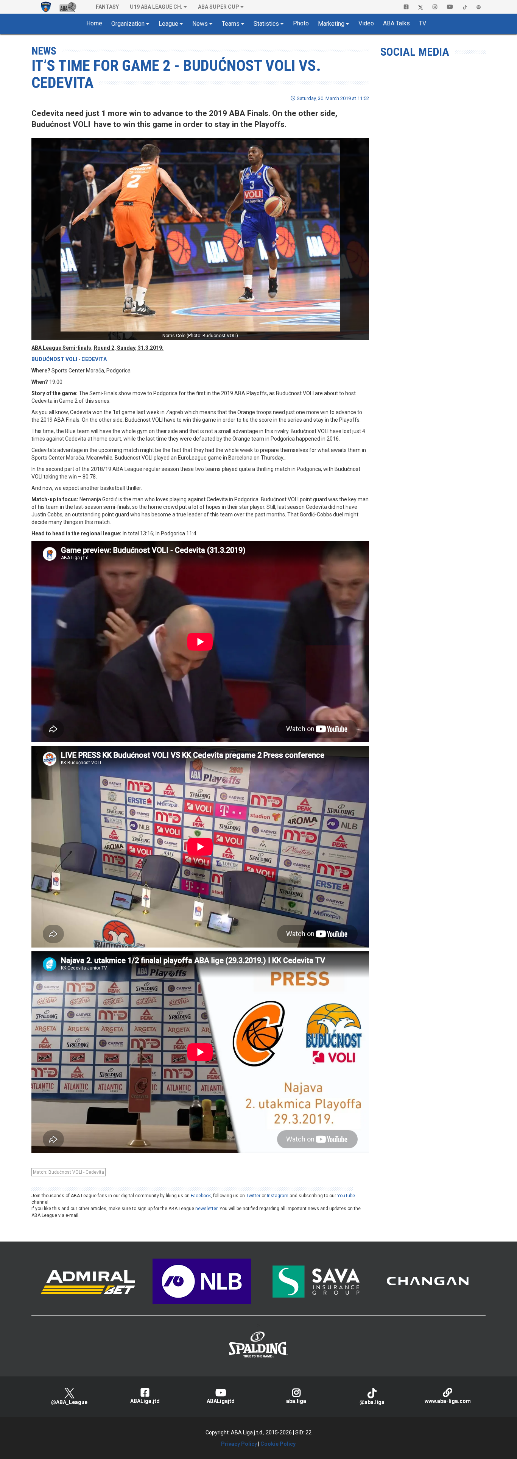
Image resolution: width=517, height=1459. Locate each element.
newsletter (206, 1208)
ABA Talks (396, 23)
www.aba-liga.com (448, 1401)
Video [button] (366, 23)
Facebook (201, 1195)
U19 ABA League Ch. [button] (156, 7)
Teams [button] (231, 23)
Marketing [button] (331, 23)
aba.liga (296, 1401)
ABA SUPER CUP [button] (218, 7)
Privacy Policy (239, 1444)
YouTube (346, 1195)
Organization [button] (128, 23)
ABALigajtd (221, 1401)
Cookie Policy (278, 1444)
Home (94, 23)
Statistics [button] (266, 23)
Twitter (253, 1195)
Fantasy (107, 7)
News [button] (200, 23)
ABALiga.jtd (145, 1401)
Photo (301, 23)
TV (422, 23)
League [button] (168, 23)
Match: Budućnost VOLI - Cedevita (68, 1172)
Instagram (277, 1195)
